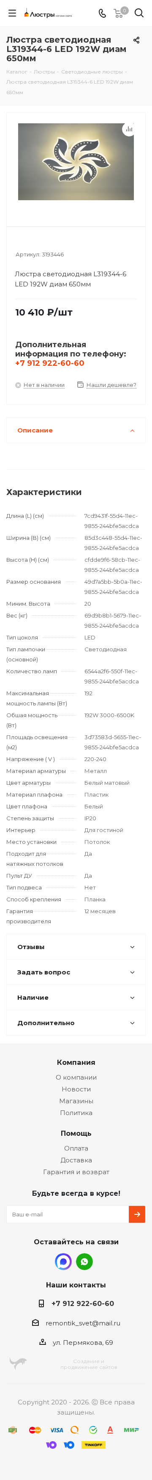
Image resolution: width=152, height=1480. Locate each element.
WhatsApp (84, 1261)
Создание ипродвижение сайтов (88, 1364)
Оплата (76, 1148)
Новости (76, 1089)
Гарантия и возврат (76, 1172)
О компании (76, 1077)
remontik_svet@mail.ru (83, 1323)
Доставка (76, 1160)
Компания (76, 1062)
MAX (63, 1261)
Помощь (76, 1133)
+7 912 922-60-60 (49, 363)
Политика (76, 1113)
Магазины (76, 1101)
